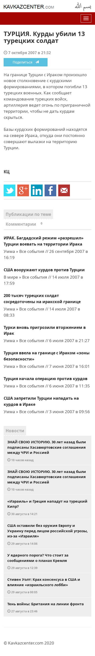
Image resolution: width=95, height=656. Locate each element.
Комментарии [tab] (24, 224)
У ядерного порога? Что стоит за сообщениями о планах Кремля (37, 561)
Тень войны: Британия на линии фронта (45, 607)
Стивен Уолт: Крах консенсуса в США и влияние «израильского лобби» (43, 585)
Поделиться (24, 62)
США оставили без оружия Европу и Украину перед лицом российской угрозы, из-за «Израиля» (47, 534)
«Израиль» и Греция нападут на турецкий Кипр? (47, 507)
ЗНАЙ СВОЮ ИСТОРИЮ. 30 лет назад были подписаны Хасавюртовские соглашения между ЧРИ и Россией (46, 450)
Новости (15, 430)
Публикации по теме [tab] (28, 214)
